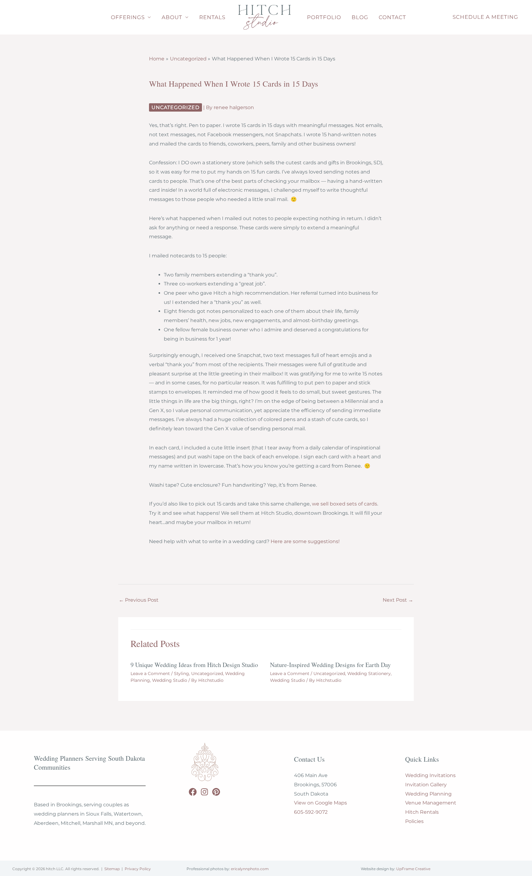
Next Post (398, 600)
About (172, 17)
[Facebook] (193, 792)
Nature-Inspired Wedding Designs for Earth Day (330, 665)
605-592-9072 (311, 812)
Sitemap (112, 868)
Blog (360, 17)
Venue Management (430, 803)
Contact (392, 17)
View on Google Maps (320, 803)
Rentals (212, 17)
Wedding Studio (169, 680)
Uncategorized (175, 107)
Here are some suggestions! (305, 541)
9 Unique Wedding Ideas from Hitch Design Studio (194, 665)
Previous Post (139, 600)
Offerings (128, 17)
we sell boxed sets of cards (344, 504)
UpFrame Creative (413, 868)
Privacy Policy (138, 868)
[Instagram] (204, 792)
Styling (181, 673)
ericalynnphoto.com (250, 868)
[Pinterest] (216, 792)
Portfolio (324, 17)
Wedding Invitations (430, 775)
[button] (485, 17)
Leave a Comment (150, 673)
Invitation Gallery (426, 785)
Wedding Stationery (369, 673)
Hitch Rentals (422, 812)
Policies (414, 821)
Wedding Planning (428, 794)
